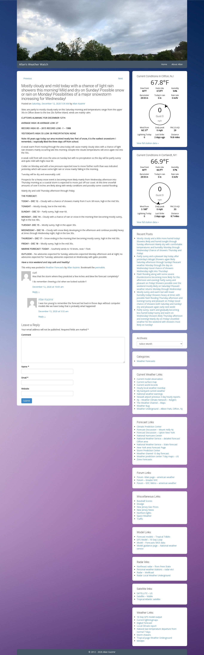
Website (25, 388)
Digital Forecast (144, 622)
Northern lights (144, 512)
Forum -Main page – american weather (156, 477)
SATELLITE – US (144, 593)
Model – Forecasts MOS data (151, 542)
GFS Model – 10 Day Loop (149, 539)
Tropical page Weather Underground (154, 637)
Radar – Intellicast (145, 572)
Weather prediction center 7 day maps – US (158, 456)
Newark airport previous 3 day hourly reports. (159, 396)
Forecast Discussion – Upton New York (156, 432)
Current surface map (147, 382)
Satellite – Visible (145, 596)
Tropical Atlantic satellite (148, 599)
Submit (26, 400)
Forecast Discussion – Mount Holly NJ (155, 429)
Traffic (140, 518)
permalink (100, 267)
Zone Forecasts (144, 459)
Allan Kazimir (79, 103)
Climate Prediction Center (149, 426)
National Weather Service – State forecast (157, 444)
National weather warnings (150, 393)
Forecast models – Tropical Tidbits (153, 536)
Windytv (140, 640)
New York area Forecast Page (151, 447)
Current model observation (150, 379)
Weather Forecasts (55, 267)
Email (24, 377)
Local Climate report (147, 625)
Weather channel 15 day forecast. (153, 453)
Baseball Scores (144, 501)
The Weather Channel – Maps (151, 402)
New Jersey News (145, 509)
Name (25, 366)
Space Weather (144, 515)
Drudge (140, 503)
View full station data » (148, 143)
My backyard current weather (151, 390)
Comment (26, 334)
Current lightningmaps (147, 620)
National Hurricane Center (149, 435)
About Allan (177, 64)
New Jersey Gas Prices (147, 506)
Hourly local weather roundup (151, 387)
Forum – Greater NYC (147, 480)
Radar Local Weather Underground (153, 575)
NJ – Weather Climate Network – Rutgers (156, 399)
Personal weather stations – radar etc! (155, 569)
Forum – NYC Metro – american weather (156, 483)
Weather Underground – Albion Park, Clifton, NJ (159, 408)
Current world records (147, 384)
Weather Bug (143, 405)
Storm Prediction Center (148, 450)
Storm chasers (144, 634)
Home (164, 64)
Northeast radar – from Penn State (154, 566)
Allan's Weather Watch (33, 64)
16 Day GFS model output (149, 617)
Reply (36, 292)
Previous (27, 78)
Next (120, 78)
